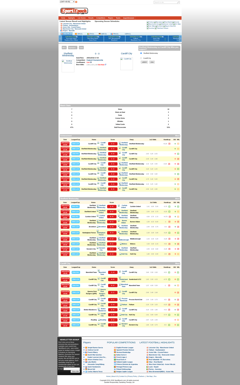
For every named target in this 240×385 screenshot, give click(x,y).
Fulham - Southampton (70, 25)
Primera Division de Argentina (127, 364)
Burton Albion (135, 222)
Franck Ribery (93, 352)
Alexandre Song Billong (96, 364)
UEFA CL (128, 34)
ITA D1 (92, 34)
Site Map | (150, 376)
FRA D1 (115, 34)
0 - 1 (111, 244)
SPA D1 (79, 34)
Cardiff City (126, 53)
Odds (81, 47)
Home (63, 18)
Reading (94, 320)
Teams (118, 18)
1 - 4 (112, 272)
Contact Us (123, 376)
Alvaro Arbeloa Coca (95, 359)
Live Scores (82, 18)
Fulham (131, 305)
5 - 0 (112, 169)
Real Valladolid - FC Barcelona (159, 359)
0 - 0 (97, 53)
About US (115, 376)
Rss (155, 376)
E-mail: (61, 369)
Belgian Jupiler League (124, 371)
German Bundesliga (123, 352)
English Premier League (124, 347)
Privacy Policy (132, 376)
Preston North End (135, 299)
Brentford (92, 227)
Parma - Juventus (155, 369)
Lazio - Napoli (153, 367)
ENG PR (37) (68, 34)
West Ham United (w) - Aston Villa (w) (162, 364)
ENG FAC (75, 154)
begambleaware (128, 18)
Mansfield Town (91, 272)
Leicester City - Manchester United (74, 23)
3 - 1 (111, 249)
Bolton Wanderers (90, 310)
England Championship (95, 60)
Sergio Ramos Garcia (95, 347)
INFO (64, 47)
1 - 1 (112, 144)
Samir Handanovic (94, 367)
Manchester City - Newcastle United (74, 29)
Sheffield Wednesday (68, 54)
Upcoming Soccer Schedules (107, 21)
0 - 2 (112, 174)
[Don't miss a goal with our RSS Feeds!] (76, 2)
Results (91, 18)
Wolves (132, 244)
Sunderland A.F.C (135, 279)
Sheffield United (90, 211)
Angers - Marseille (69, 30)
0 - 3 (111, 222)
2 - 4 (112, 305)
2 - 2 (111, 254)
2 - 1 (112, 164)
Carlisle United (135, 206)
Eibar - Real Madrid (155, 362)
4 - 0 (112, 154)
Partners (141, 376)
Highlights (71, 18)
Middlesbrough (135, 239)
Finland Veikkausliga (123, 369)
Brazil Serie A (121, 359)
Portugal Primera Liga (124, 367)
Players (110, 18)
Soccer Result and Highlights (78, 21)
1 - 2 (112, 159)
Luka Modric (92, 362)
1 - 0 (112, 315)
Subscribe (75, 371)
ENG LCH (75, 144)
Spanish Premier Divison (125, 350)
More (177, 136)
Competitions (100, 18)
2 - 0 (111, 206)
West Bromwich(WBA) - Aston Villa (161, 371)
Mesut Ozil (91, 369)
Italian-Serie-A (121, 355)
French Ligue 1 (121, 357)
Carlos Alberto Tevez (95, 371)
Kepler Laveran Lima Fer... (97, 357)
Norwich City (91, 249)
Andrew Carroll (93, 350)
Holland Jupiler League (124, 362)
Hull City (133, 254)
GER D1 (104, 34)
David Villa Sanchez (95, 355)
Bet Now (101, 65)
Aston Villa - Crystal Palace (71, 27)
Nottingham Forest (89, 233)
